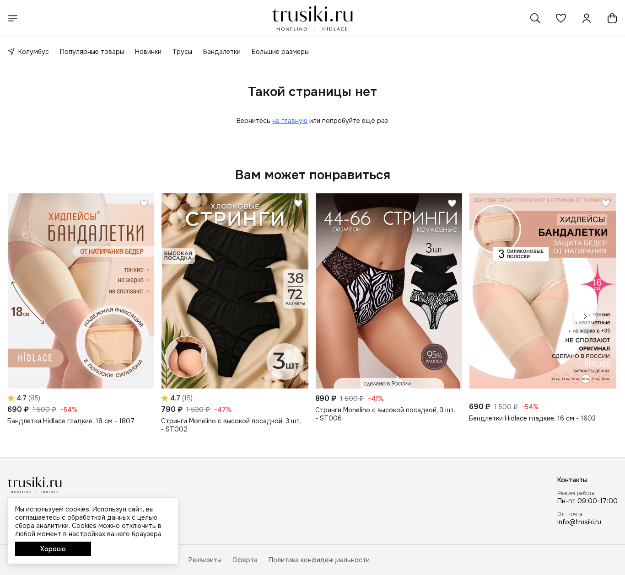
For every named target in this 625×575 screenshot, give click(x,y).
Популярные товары (92, 52)
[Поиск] (535, 18)
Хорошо (53, 549)
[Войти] (586, 18)
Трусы (182, 52)
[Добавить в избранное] (144, 203)
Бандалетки (222, 52)
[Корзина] (612, 18)
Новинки (148, 52)
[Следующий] (585, 316)
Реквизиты (205, 560)
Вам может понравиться (312, 175)
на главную (289, 121)
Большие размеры (280, 52)
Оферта (245, 560)
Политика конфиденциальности (319, 560)
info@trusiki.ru (579, 522)
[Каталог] (12, 18)
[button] (560, 18)
